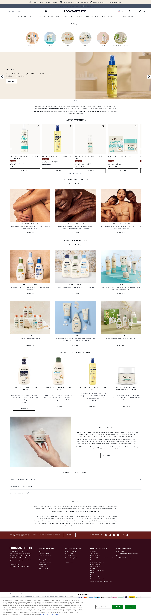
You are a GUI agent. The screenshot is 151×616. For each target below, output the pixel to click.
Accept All (130, 606)
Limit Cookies (118, 606)
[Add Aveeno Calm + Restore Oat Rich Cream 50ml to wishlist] (136, 126)
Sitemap (92, 572)
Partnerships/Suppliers (97, 570)
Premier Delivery (44, 566)
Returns (41, 558)
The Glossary (94, 553)
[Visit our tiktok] (123, 535)
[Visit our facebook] (106, 535)
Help (40, 551)
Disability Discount (95, 564)
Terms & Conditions (70, 551)
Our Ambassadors (95, 566)
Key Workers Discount (96, 577)
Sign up (68, 535)
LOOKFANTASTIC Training (123, 558)
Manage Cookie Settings (103, 606)
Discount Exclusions (45, 555)
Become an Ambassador (97, 579)
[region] (75, 607)
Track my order (43, 568)
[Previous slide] (2, 77)
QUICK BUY (24, 170)
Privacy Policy (69, 553)
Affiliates (92, 568)
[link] (132, 11)
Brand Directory (95, 555)
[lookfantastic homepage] (75, 11)
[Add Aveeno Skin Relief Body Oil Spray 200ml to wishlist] (70, 126)
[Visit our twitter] (110, 535)
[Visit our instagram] (114, 535)
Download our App (44, 553)
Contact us (42, 564)
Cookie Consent (14, 564)
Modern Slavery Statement (73, 558)
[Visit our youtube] (118, 535)
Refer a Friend (94, 575)
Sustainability (69, 560)
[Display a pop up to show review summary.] (24, 164)
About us (93, 551)
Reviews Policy (69, 562)
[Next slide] (149, 77)
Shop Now (11, 81)
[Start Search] (46, 11)
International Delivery (45, 562)
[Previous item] (11, 149)
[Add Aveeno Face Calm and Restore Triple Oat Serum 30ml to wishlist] (103, 126)
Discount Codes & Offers (97, 562)
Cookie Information (70, 555)
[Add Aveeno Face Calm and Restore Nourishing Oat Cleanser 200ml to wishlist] (38, 126)
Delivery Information (45, 560)
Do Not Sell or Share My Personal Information (19, 567)
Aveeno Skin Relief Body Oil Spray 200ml (56, 156)
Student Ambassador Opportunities (101, 581)
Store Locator (120, 551)
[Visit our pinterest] (127, 535)
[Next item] (140, 149)
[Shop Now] (40, 442)
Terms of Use (54, 614)
